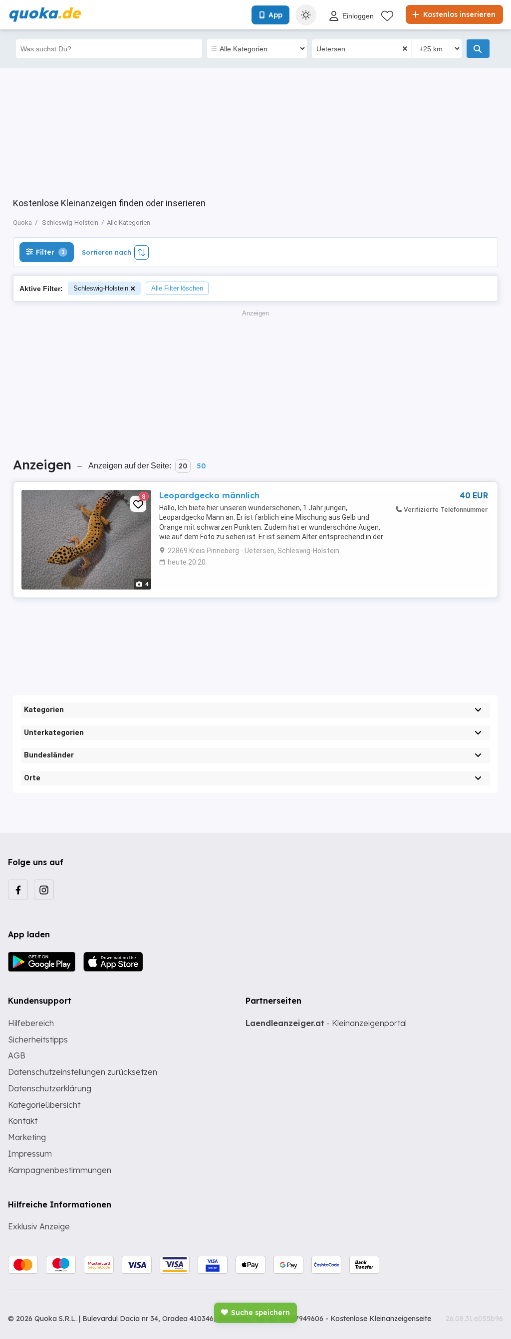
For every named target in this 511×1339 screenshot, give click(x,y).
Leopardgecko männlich (209, 495)
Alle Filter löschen (177, 288)
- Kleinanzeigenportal (326, 1023)
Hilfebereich (31, 1023)
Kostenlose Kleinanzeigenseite (380, 1318)
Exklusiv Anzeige (39, 1226)
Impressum (30, 1154)
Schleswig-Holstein (100, 288)
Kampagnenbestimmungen (59, 1170)
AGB (16, 1055)
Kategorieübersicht (44, 1105)
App (275, 14)
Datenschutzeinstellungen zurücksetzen (82, 1072)
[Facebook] (17, 889)
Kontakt (22, 1121)
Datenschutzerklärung (49, 1088)
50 (201, 465)
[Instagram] (43, 889)
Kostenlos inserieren (458, 14)
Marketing (27, 1137)
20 (183, 465)
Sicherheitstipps (38, 1039)
